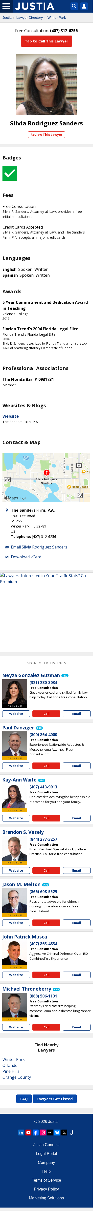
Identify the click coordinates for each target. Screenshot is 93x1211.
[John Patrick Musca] (14, 952)
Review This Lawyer (46, 134)
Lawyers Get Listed (55, 1098)
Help (46, 1171)
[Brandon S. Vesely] (14, 848)
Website (10, 416)
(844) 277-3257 (43, 839)
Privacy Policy (46, 1189)
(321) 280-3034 (43, 682)
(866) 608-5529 (43, 891)
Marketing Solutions (46, 1198)
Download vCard (26, 557)
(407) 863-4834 (43, 943)
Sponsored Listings (46, 663)
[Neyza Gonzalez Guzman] (14, 691)
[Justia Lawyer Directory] (71, 1132)
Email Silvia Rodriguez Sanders (39, 547)
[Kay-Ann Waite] (14, 796)
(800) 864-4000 (43, 734)
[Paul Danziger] (14, 743)
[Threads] (50, 1132)
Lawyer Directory (29, 18)
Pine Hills (11, 1071)
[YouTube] (28, 1132)
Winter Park (56, 18)
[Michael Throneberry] (14, 1005)
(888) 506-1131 (43, 996)
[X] (64, 1132)
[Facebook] (36, 1132)
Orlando (10, 1065)
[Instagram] (43, 1132)
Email (76, 713)
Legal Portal (46, 1154)
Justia (7, 18)
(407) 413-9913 (43, 787)
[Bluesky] (57, 1132)
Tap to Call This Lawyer (46, 41)
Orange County (16, 1077)
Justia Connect (46, 1145)
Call (46, 713)
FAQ (24, 1098)
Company (46, 1162)
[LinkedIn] (21, 1132)
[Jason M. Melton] (14, 900)
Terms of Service (46, 1180)
